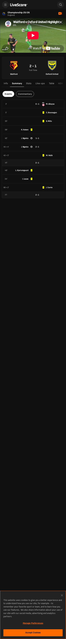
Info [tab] (6, 83)
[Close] (62, 595)
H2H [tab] (60, 83)
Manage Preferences (33, 623)
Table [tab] (51, 83)
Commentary (25, 94)
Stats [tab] (28, 83)
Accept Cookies (33, 632)
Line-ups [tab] (40, 83)
